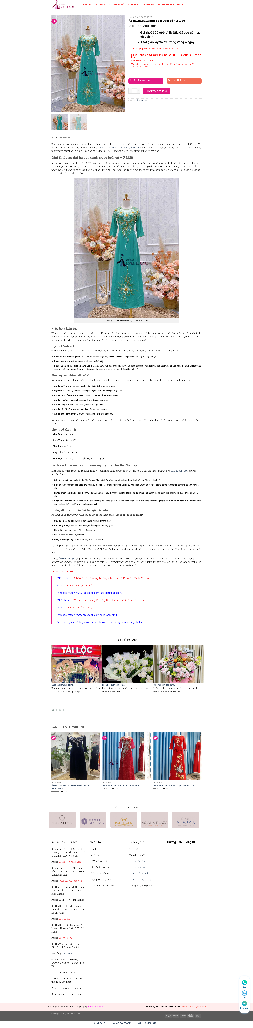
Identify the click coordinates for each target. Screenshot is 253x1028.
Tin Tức (180, 5)
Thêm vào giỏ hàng (156, 91)
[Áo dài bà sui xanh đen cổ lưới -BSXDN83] (75, 756)
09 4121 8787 (69, 953)
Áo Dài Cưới (100, 5)
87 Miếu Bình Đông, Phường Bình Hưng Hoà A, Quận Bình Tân (109, 600)
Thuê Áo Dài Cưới (137, 861)
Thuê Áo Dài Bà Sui (138, 873)
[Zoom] (54, 108)
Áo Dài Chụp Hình (166, 5)
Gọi (244, 987)
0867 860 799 (65, 937)
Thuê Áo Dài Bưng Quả (139, 879)
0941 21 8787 (65, 918)
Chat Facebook (122, 1023)
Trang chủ (133, 17)
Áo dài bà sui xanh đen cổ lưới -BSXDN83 (70, 787)
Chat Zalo (99, 1023)
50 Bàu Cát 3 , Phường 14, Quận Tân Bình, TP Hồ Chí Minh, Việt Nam (112, 578)
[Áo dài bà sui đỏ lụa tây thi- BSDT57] (177, 756)
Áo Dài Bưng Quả (116, 5)
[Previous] (56, 63)
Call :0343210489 (147, 1023)
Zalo (244, 997)
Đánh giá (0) (64, 138)
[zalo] (244, 993)
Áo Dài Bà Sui (134, 5)
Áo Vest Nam (149, 5)
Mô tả (54, 138)
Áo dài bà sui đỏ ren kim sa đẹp (120, 785)
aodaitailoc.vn (95, 1006)
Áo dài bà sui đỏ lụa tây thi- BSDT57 (174, 785)
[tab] (54, 137)
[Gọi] (244, 982)
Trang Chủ (86, 5)
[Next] (119, 63)
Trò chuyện (244, 1008)
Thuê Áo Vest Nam (137, 867)
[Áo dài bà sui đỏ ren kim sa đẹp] (126, 756)
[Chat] (244, 1003)
